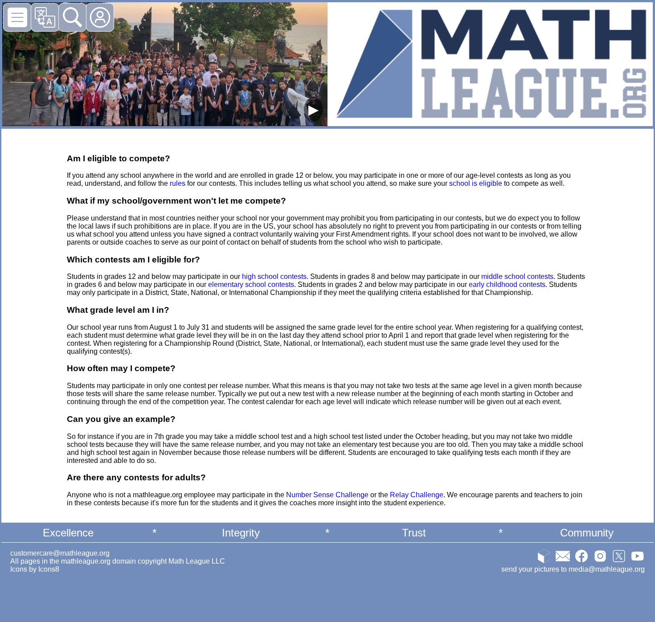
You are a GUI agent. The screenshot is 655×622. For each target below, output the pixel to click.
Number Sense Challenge (327, 495)
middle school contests (517, 276)
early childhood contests (507, 284)
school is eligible (475, 183)
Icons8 (48, 569)
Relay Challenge (416, 495)
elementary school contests (251, 284)
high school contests (274, 276)
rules (177, 183)
